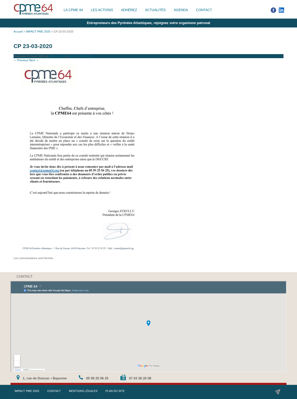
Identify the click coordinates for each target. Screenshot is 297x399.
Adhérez (129, 10)
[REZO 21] (277, 392)
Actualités (155, 10)
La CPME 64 (73, 10)
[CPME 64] (34, 9)
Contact (204, 10)
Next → (34, 60)
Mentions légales (83, 391)
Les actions (102, 10)
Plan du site (115, 391)
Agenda (181, 10)
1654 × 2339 (57, 56)
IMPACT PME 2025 (38, 31)
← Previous (21, 60)
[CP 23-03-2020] (148, 159)
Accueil (18, 31)
